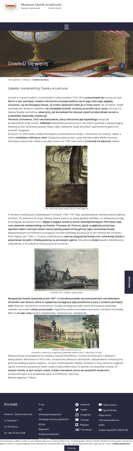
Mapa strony (105, 415)
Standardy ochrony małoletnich (54, 419)
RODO (102, 425)
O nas (41, 404)
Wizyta (42, 424)
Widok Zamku (110, 404)
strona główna (14, 79)
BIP (40, 409)
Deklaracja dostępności (50, 414)
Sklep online (45, 439)
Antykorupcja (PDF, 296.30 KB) (113, 430)
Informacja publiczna (109, 420)
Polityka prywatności (49, 434)
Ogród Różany (110, 410)
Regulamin (44, 429)
